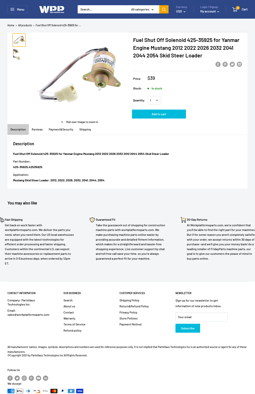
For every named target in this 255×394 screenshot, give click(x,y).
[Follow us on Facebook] (10, 378)
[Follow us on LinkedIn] (45, 378)
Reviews (37, 129)
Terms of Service (74, 324)
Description (18, 129)
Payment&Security (61, 129)
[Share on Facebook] (218, 64)
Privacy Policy (128, 312)
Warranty (69, 318)
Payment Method (130, 324)
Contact (68, 312)
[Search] (164, 9)
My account (208, 11)
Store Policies (128, 318)
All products (25, 25)
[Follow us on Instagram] (24, 378)
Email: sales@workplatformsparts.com (28, 312)
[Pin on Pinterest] (225, 64)
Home (10, 25)
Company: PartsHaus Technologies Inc (21, 302)
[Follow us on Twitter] (17, 378)
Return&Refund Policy (134, 306)
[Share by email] (239, 64)
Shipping (85, 129)
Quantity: (139, 100)
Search (68, 300)
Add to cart (159, 114)
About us (69, 306)
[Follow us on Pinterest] (31, 378)
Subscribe (188, 328)
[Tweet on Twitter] (232, 64)
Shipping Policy (129, 300)
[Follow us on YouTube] (38, 378)
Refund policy (72, 330)
